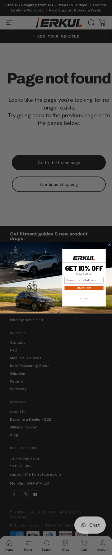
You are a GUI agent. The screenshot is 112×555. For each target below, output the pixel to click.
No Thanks (84, 299)
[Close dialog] (109, 244)
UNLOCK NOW (84, 288)
